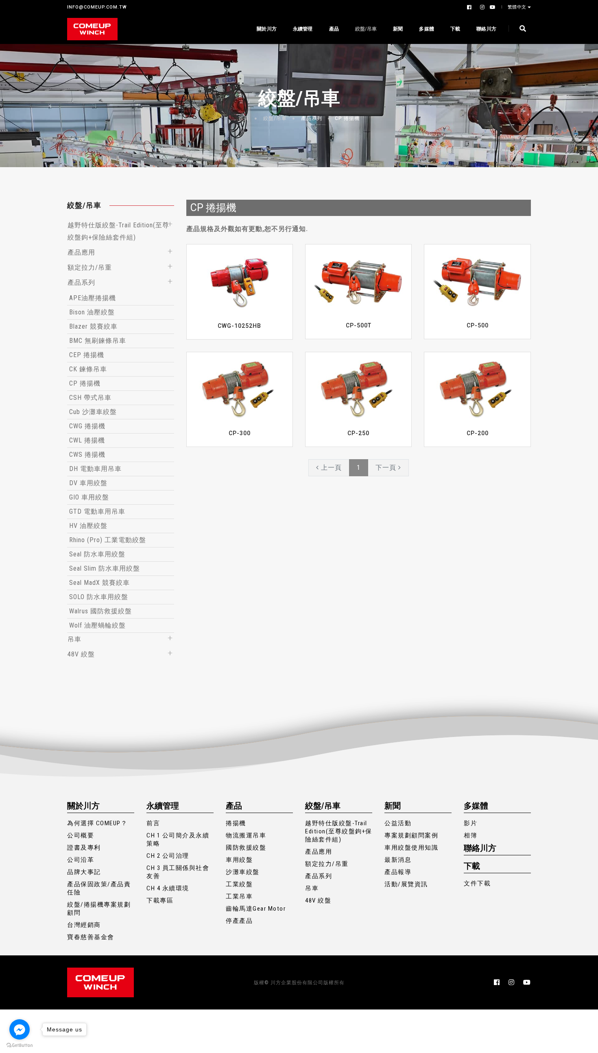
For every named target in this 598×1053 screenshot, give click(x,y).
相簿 (470, 835)
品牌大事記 (84, 872)
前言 (153, 823)
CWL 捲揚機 (87, 440)
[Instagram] (482, 7)
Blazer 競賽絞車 (93, 326)
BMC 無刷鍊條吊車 (97, 340)
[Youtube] (491, 7)
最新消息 (397, 859)
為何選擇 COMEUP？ (97, 823)
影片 (470, 823)
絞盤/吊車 (366, 29)
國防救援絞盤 (246, 847)
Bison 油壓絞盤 (92, 312)
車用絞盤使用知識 (411, 847)
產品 (334, 29)
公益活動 (397, 823)
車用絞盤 (239, 859)
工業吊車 (239, 896)
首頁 (243, 118)
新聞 (398, 29)
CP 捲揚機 (347, 118)
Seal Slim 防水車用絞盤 (104, 568)
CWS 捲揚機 (87, 454)
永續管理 (303, 29)
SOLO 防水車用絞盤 (98, 597)
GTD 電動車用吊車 (97, 511)
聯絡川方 (486, 29)
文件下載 (477, 883)
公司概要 (80, 835)
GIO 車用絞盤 (89, 497)
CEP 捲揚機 (86, 355)
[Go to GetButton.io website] (20, 1044)
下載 (455, 29)
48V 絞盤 (81, 654)
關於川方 (267, 29)
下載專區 (159, 900)
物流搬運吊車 (246, 835)
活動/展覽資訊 (406, 884)
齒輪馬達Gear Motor (256, 908)
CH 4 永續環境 (167, 888)
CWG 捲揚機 (87, 426)
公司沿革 (80, 859)
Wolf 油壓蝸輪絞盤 (97, 625)
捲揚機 (236, 823)
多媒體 (426, 29)
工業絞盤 (239, 884)
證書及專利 (84, 847)
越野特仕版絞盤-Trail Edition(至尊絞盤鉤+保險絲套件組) (338, 831)
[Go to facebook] (19, 1029)
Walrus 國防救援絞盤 (100, 611)
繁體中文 (517, 7)
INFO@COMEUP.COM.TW (97, 7)
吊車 (74, 639)
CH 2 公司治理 (167, 855)
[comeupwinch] (92, 29)
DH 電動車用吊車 (95, 469)
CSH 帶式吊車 (90, 397)
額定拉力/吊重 (90, 267)
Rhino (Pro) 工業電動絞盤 (107, 540)
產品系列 (311, 118)
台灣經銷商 (84, 925)
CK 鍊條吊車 (88, 369)
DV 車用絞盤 (88, 483)
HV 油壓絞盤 (88, 526)
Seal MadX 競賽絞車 (99, 582)
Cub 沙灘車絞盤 (93, 412)
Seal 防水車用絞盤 (97, 554)
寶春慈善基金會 (90, 937)
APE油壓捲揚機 (92, 298)
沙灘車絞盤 (243, 872)
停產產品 (239, 920)
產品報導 (397, 872)
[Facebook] (470, 7)
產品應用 (81, 252)
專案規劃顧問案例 (411, 835)
